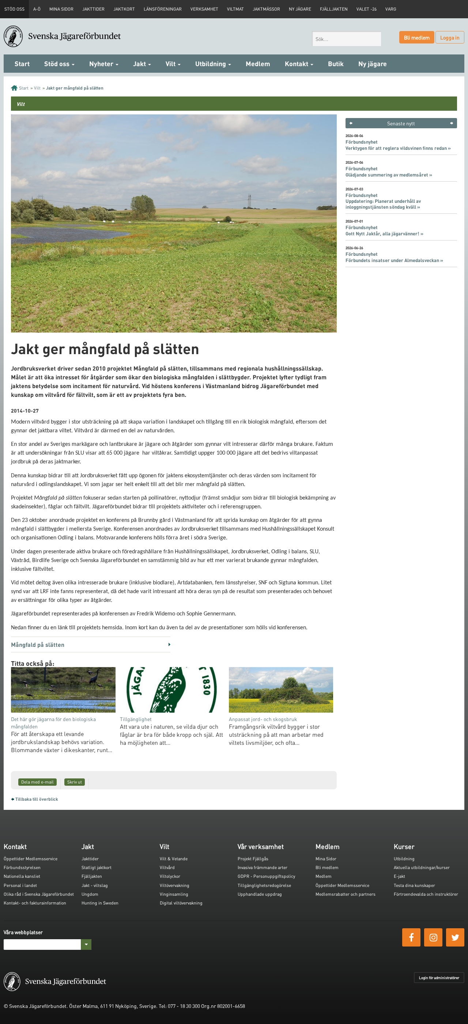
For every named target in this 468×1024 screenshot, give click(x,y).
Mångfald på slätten (37, 644)
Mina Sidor (326, 858)
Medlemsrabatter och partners (345, 894)
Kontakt (297, 63)
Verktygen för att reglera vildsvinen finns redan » (398, 148)
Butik (336, 63)
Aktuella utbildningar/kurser (422, 867)
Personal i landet (20, 885)
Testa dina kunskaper (414, 885)
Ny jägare (300, 9)
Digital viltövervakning (181, 903)
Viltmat (235, 9)
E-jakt (399, 876)
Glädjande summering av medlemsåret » (389, 175)
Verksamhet (204, 9)
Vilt (171, 63)
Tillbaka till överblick (36, 799)
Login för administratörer (439, 977)
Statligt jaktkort (97, 867)
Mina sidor (61, 9)
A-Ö (37, 9)
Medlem (258, 63)
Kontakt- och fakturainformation (35, 903)
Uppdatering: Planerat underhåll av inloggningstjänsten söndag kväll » (383, 204)
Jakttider (93, 9)
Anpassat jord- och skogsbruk (263, 719)
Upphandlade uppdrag (260, 894)
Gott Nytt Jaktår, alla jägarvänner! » (384, 233)
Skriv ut (74, 782)
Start (22, 63)
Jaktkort (124, 9)
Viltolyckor (170, 876)
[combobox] (346, 38)
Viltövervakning (174, 885)
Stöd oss (57, 63)
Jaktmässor (266, 9)
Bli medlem (417, 37)
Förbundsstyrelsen (22, 867)
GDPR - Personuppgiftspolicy (266, 876)
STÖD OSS (14, 9)
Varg (390, 9)
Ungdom (90, 894)
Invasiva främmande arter (262, 867)
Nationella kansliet (22, 876)
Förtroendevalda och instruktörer (426, 894)
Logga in (450, 37)
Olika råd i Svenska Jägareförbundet (39, 894)
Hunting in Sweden (100, 903)
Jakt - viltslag (95, 885)
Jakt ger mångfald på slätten (74, 88)
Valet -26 (366, 9)
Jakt (140, 63)
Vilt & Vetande (174, 858)
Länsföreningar (163, 9)
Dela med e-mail (37, 782)
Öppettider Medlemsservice (30, 858)
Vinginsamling (174, 894)
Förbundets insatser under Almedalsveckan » (394, 260)
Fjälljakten (334, 9)
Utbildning (211, 63)
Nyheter (102, 63)
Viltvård (167, 867)
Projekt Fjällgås (253, 858)
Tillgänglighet (136, 719)
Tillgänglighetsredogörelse (264, 885)
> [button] (451, 123)
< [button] (350, 123)
